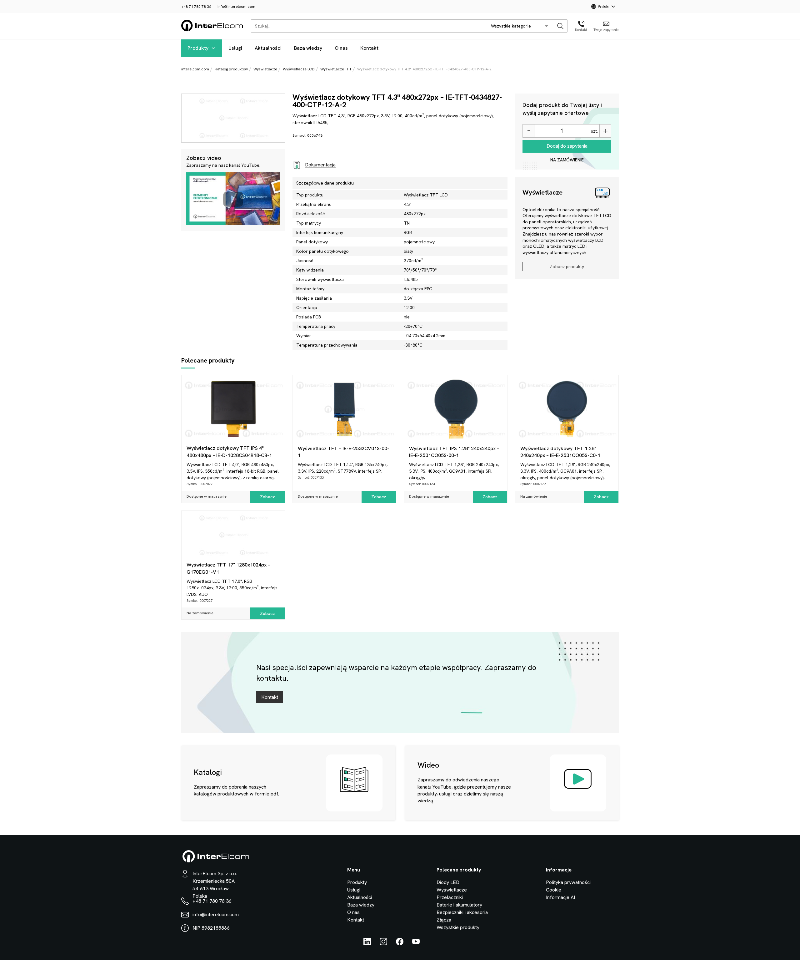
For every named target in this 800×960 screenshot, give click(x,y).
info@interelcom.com (236, 6)
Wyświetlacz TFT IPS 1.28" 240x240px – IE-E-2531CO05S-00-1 (454, 452)
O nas (341, 48)
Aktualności (268, 48)
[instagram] (383, 943)
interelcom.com (195, 69)
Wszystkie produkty (458, 927)
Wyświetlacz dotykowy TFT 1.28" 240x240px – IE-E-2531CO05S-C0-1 (560, 452)
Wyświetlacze (265, 69)
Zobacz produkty (567, 266)
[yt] (416, 943)
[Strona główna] (212, 30)
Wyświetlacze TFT (336, 69)
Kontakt (369, 48)
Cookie (553, 889)
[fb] (399, 943)
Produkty (198, 48)
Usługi (235, 48)
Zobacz (267, 497)
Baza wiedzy (308, 48)
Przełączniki (450, 897)
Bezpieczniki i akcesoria (462, 912)
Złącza (444, 920)
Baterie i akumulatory (459, 905)
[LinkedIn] (367, 943)
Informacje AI (560, 897)
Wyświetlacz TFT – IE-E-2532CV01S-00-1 (343, 452)
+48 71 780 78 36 (196, 6)
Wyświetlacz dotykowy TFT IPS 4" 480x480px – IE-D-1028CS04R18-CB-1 (229, 451)
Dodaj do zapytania (567, 146)
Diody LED (448, 882)
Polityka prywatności (568, 882)
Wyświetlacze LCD (299, 69)
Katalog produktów (231, 69)
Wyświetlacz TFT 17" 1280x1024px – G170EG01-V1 (228, 568)
